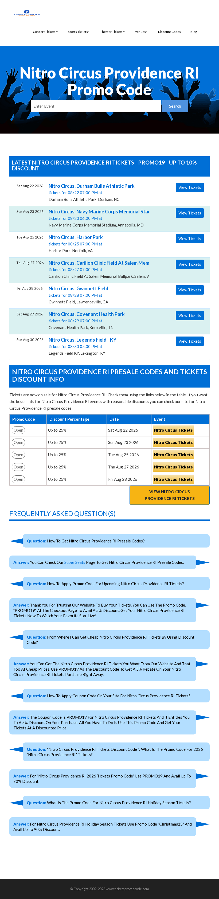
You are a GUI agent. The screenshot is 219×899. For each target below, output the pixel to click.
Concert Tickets (44, 32)
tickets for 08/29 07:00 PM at (87, 320)
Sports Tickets (78, 32)
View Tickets (189, 187)
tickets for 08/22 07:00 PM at (92, 192)
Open (18, 430)
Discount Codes (169, 32)
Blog (193, 32)
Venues (140, 32)
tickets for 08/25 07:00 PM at (76, 243)
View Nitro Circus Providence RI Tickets (170, 495)
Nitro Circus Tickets (173, 430)
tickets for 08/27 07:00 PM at (97, 269)
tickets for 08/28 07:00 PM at (78, 295)
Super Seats (74, 562)
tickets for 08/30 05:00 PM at (82, 346)
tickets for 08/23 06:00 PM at (97, 218)
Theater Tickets (111, 32)
